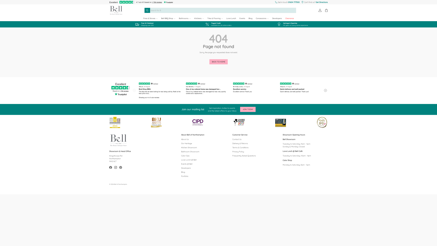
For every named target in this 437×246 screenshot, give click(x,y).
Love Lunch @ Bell (189, 160)
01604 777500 (294, 2)
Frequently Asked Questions (244, 156)
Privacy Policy (238, 151)
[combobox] (220, 10)
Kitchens (198, 18)
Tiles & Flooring (214, 18)
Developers (277, 18)
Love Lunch (231, 18)
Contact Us (236, 139)
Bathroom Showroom (190, 151)
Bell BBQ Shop (167, 18)
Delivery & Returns (240, 143)
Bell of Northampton (120, 184)
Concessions (261, 18)
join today (248, 109)
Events (242, 18)
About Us (185, 139)
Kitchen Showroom (189, 147)
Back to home (218, 62)
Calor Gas (185, 156)
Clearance (289, 18)
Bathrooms (183, 18)
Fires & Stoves (149, 18)
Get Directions (322, 2)
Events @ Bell (186, 164)
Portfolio (184, 176)
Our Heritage (186, 143)
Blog (250, 18)
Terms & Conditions (240, 147)
